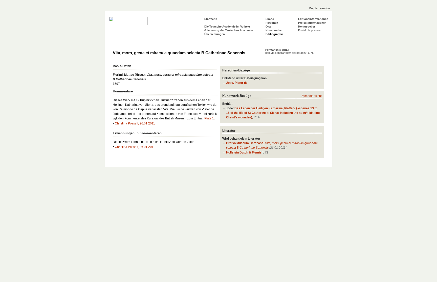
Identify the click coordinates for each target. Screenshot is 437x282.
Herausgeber (306, 26)
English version (319, 8)
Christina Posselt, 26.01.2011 (135, 123)
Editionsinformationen (313, 18)
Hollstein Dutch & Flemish (244, 152)
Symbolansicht (311, 96)
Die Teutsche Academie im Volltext (227, 26)
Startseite (210, 18)
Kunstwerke (273, 30)
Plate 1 (209, 118)
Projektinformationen (312, 22)
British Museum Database (245, 143)
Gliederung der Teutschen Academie (228, 30)
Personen (272, 22)
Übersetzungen (214, 34)
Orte (268, 26)
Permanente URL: (289, 51)
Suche (270, 18)
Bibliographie (274, 34)
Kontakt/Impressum (310, 30)
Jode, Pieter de (237, 83)
